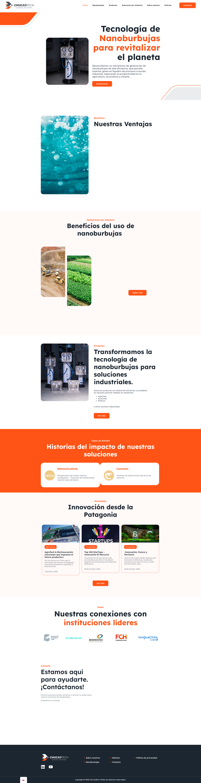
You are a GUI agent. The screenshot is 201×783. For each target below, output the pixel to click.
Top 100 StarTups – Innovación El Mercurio (96, 553)
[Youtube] (51, 767)
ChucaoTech (90, 547)
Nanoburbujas (98, 5)
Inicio (85, 5)
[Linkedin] (43, 767)
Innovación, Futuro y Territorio (135, 553)
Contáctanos (102, 84)
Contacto (187, 5)
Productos (113, 5)
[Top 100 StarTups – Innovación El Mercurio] (100, 533)
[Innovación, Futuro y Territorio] (140, 533)
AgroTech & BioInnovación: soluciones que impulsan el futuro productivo (59, 554)
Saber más (137, 293)
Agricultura (50, 547)
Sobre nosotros (153, 5)
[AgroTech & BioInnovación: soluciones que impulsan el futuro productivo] (61, 533)
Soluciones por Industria (132, 5)
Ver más (102, 416)
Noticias (167, 5)
